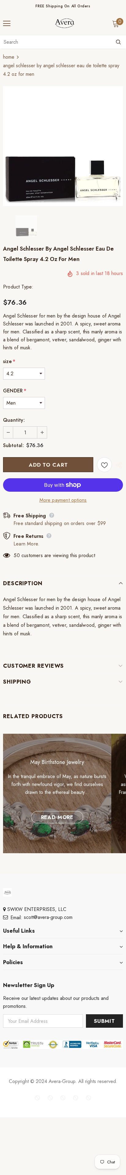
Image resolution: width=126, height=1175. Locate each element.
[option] (63, 146)
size (9, 361)
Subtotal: (13, 445)
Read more (57, 817)
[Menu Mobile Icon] (6, 23)
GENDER (14, 390)
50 (17, 555)
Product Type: (18, 286)
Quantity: (14, 420)
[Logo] (64, 23)
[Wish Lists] (104, 464)
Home (8, 57)
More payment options (63, 500)
